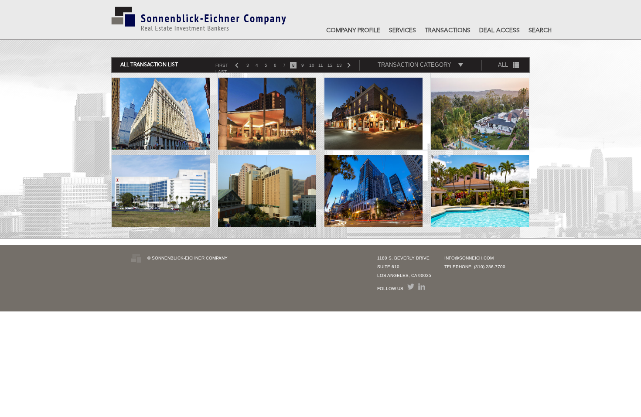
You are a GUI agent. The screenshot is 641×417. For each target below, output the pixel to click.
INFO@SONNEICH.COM (469, 258)
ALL (503, 65)
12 (330, 65)
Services (402, 30)
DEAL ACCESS (499, 30)
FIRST (221, 65)
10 (311, 65)
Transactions (448, 30)
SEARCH (540, 30)
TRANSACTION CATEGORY (414, 65)
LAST (221, 71)
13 (339, 65)
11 (320, 65)
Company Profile (353, 30)
